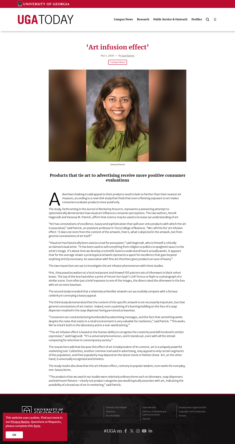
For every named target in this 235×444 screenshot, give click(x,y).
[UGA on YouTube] (145, 431)
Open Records (149, 407)
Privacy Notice (20, 421)
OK (14, 435)
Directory (110, 411)
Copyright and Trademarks (192, 411)
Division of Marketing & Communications (154, 413)
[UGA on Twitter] (132, 431)
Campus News (117, 62)
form (37, 426)
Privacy (182, 415)
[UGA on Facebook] (126, 431)
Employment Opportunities (192, 407)
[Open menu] (215, 19)
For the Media (113, 415)
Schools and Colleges (116, 407)
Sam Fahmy (128, 55)
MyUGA (146, 418)
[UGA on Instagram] (138, 431)
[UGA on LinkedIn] (150, 431)
